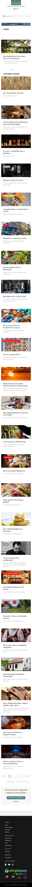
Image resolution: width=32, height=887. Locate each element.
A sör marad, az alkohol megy (14, 442)
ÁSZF (6, 843)
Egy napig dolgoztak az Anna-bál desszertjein (15, 414)
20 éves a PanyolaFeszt (11, 354)
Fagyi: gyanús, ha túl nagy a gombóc (13, 501)
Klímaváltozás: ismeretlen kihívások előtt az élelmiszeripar (15, 385)
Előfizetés (7, 851)
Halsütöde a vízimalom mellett (15, 238)
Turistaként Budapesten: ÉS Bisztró (13, 588)
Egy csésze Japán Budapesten (14, 471)
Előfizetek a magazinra (16, 797)
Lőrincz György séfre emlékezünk (11, 559)
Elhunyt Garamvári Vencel (13, 180)
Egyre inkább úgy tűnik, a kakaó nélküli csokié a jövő (15, 704)
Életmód (7, 832)
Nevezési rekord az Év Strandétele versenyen (11, 327)
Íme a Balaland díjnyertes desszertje (13, 530)
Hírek (6, 825)
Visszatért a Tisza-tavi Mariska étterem (14, 617)
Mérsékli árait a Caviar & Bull (14, 296)
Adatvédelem (8, 845)
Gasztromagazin (9, 827)
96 (22, 781)
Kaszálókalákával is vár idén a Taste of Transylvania (14, 57)
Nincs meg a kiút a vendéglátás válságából (14, 646)
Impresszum (8, 838)
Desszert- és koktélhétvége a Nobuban (13, 152)
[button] (12, 69)
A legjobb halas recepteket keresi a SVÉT (15, 210)
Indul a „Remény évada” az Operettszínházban (13, 762)
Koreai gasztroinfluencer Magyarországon (12, 733)
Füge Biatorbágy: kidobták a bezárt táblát (13, 675)
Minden (26, 781)
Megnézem (16, 801)
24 (17, 781)
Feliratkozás (8, 857)
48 (20, 781)
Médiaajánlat (8, 840)
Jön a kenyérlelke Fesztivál (13, 93)
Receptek (7, 829)
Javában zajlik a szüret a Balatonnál (12, 268)
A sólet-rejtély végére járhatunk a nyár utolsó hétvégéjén (15, 123)
